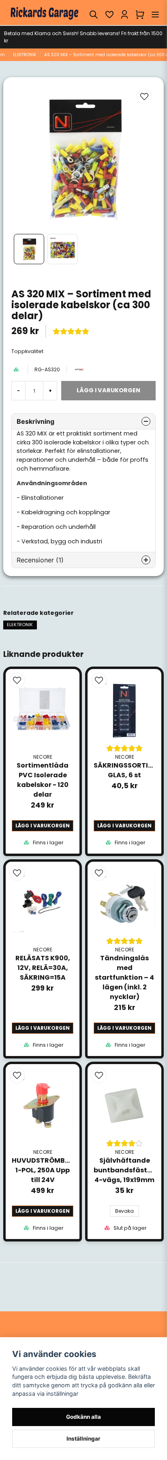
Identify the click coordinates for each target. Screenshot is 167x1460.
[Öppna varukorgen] (140, 14)
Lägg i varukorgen (42, 825)
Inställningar (83, 1438)
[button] (144, 96)
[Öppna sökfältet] (93, 14)
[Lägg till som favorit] (109, 14)
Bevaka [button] (124, 1211)
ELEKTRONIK (24, 55)
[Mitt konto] (124, 14)
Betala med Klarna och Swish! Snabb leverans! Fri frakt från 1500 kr (83, 37)
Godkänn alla (83, 1417)
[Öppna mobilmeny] (155, 14)
